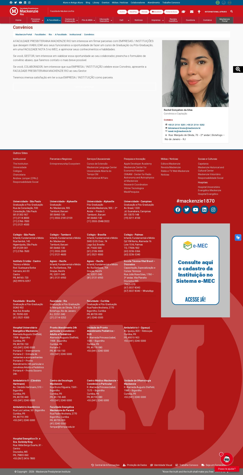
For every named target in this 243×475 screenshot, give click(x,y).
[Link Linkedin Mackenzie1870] (25, 2)
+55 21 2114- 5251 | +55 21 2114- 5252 (186, 125)
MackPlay (133, 12)
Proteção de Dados (137, 465)
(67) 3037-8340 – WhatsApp (139, 291)
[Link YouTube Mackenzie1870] (20, 2)
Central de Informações (107, 465)
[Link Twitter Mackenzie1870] (16, 2)
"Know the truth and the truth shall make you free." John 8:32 (194, 471)
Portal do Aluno (171, 12)
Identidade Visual (163, 465)
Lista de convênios (84, 87)
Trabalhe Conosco (188, 465)
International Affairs (216, 12)
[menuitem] (73, 2)
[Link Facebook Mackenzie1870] (11, 2)
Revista (144, 12)
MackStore (158, 12)
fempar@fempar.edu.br (62, 427)
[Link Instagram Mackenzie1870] (29, 2)
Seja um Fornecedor (216, 465)
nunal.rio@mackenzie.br (179, 131)
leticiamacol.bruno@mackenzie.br (184, 128)
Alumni (122, 12)
